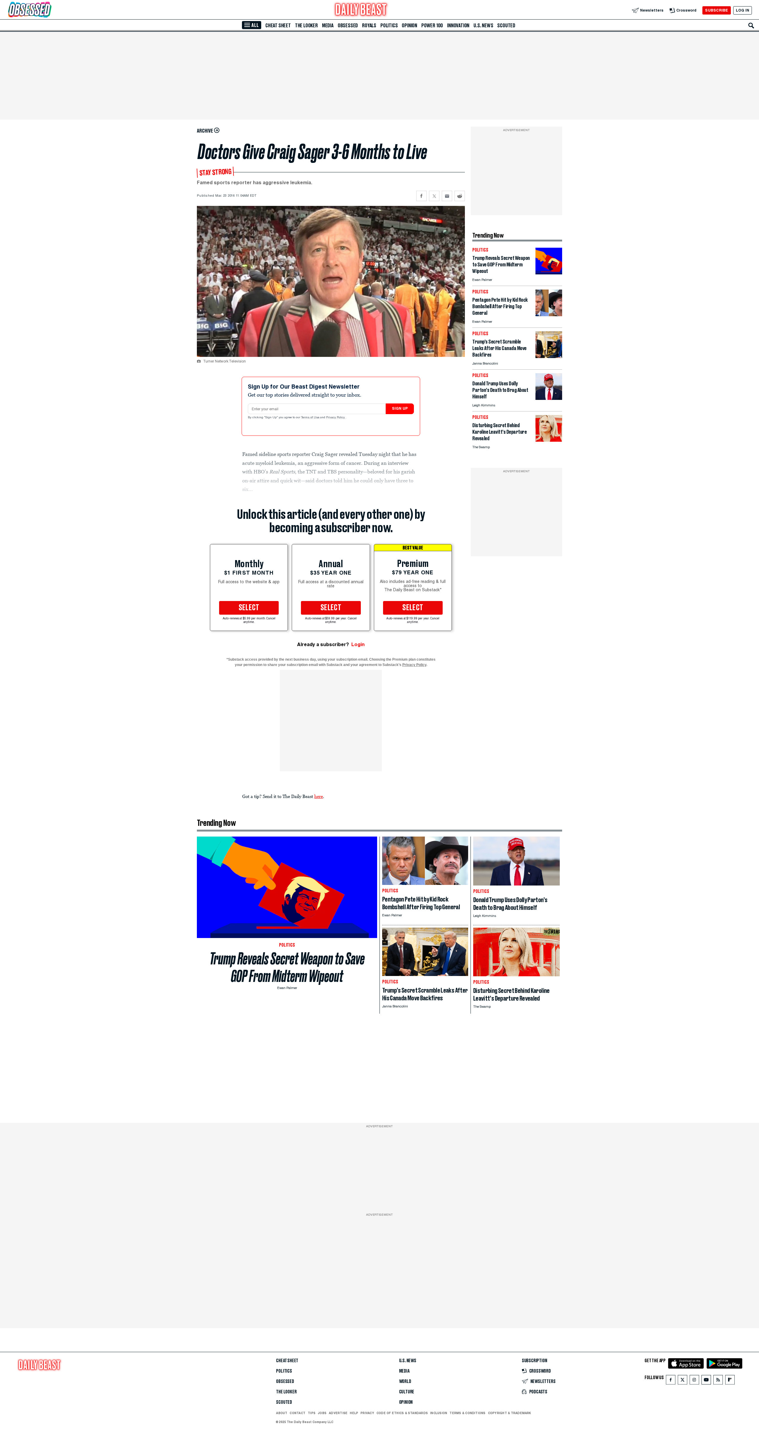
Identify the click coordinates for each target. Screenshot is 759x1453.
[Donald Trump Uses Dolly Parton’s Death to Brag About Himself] (548, 398)
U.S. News (483, 25)
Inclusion (438, 1413)
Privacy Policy (336, 417)
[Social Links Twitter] (682, 1381)
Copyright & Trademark (509, 1413)
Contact (297, 1413)
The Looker (306, 25)
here (318, 796)
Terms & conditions (467, 1413)
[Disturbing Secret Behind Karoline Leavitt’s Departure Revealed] (548, 440)
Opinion (409, 25)
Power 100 (432, 25)
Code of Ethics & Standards (402, 1413)
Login (358, 644)
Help (354, 1413)
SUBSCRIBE (716, 10)
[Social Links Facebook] (670, 1381)
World (405, 1381)
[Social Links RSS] (718, 1381)
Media (328, 25)
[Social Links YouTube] (706, 1381)
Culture (406, 1392)
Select (249, 608)
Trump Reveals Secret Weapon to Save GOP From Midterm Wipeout (287, 967)
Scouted (506, 25)
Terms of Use (310, 417)
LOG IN (742, 10)
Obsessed (348, 25)
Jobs (322, 1413)
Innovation (458, 25)
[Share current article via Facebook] (421, 196)
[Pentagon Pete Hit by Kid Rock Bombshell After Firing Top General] (548, 314)
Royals (369, 25)
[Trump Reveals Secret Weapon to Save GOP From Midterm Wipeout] (548, 272)
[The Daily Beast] (361, 10)
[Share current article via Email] (447, 196)
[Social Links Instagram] (694, 1381)
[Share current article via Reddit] (460, 196)
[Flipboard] (729, 1381)
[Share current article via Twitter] (434, 196)
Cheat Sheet (278, 25)
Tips (311, 1413)
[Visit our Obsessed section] (48, 10)
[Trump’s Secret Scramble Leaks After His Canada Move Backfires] (548, 356)
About (281, 1413)
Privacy (367, 1413)
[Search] (751, 25)
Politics (389, 25)
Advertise (338, 1413)
